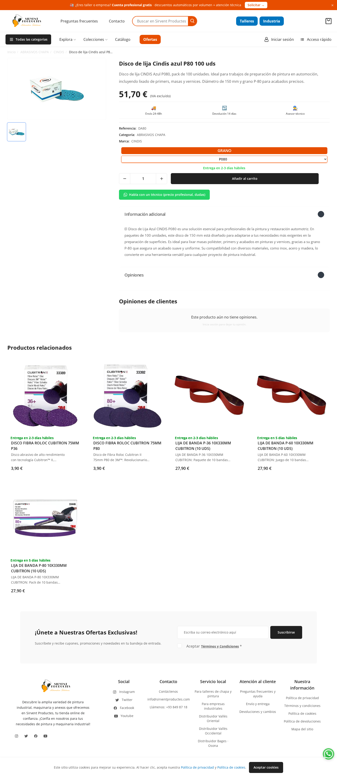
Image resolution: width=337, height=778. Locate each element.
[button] (224, 214)
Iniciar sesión (282, 39)
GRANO (224, 150)
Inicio (11, 52)
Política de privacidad (302, 698)
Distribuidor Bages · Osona (213, 743)
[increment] (161, 178)
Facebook (127, 708)
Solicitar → (256, 5)
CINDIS (59, 52)
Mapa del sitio (302, 729)
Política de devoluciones (302, 721)
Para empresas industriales (213, 706)
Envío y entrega (258, 704)
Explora (65, 39)
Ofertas (150, 39)
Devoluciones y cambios (257, 711)
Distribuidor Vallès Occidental (213, 730)
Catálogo (122, 39)
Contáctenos (168, 691)
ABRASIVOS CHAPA (34, 52)
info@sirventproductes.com (168, 699)
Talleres (247, 21)
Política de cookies (302, 713)
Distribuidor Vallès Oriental (213, 718)
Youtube (127, 716)
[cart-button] (328, 21)
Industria (271, 21)
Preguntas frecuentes (79, 21)
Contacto (117, 21)
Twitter (127, 700)
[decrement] (124, 178)
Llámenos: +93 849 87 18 (168, 707)
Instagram (127, 691)
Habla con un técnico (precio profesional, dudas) (167, 194)
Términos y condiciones (302, 705)
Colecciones (93, 39)
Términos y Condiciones (220, 646)
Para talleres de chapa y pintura (213, 693)
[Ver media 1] (16, 132)
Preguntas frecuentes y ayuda (258, 693)
